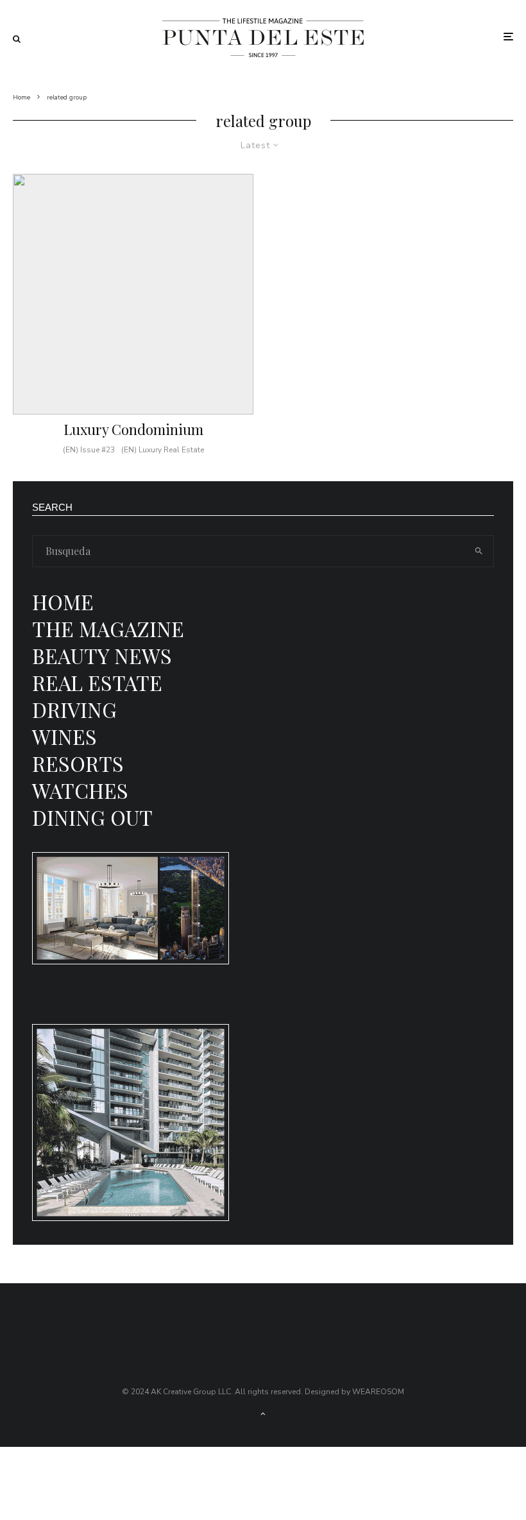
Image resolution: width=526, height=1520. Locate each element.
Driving (74, 709)
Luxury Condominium (133, 429)
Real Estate (97, 682)
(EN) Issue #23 (89, 450)
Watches (80, 790)
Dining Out (92, 817)
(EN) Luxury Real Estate (162, 450)
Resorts (78, 763)
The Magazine (108, 628)
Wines (64, 736)
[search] (478, 551)
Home (63, 601)
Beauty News (102, 655)
